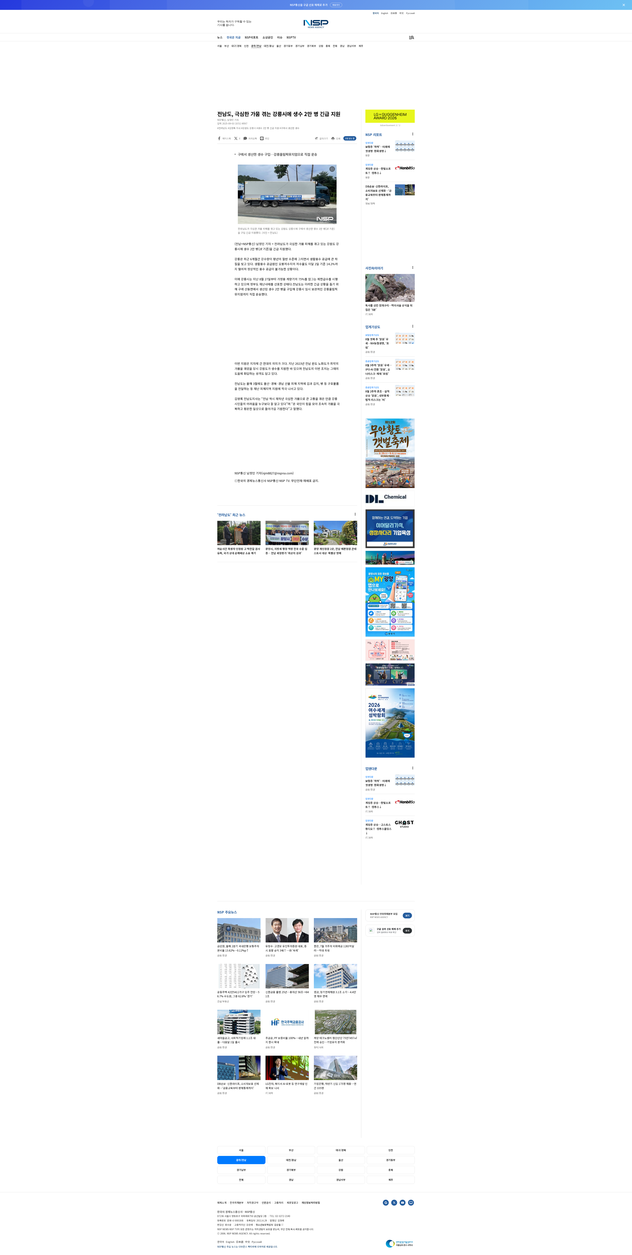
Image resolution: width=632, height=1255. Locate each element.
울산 (341, 1160)
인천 (390, 1150)
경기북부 (291, 1170)
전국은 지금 (234, 37)
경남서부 (340, 1179)
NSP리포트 (251, 37)
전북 (241, 1179)
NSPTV (291, 37)
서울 (241, 1150)
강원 (341, 1170)
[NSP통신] (316, 24)
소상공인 (268, 37)
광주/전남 (241, 1160)
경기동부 (390, 1160)
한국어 (376, 13)
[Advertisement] (432, 147)
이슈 (279, 37)
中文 (401, 13)
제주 (390, 1179)
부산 (291, 1150)
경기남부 (241, 1170)
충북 (390, 1170)
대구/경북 (341, 1150)
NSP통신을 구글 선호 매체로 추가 (309, 5)
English (384, 13)
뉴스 (220, 37)
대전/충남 (291, 1160)
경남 (291, 1179)
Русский (410, 13)
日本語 (394, 13)
